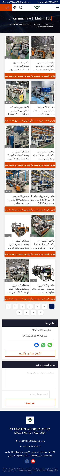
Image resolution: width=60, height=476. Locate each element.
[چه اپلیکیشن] (43, 345)
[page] (26, 312)
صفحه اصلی (48, 24)
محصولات (36, 24)
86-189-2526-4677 (49, 2)
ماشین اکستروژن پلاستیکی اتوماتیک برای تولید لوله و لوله (43, 155)
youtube (33, 461)
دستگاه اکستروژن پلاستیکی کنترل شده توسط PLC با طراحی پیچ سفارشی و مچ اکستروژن (18, 292)
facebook (27, 461)
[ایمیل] (36, 345)
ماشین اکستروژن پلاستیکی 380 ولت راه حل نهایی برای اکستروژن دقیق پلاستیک (18, 203)
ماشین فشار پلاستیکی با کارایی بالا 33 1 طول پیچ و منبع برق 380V (42, 199)
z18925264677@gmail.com (18, 2)
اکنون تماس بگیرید (30, 353)
